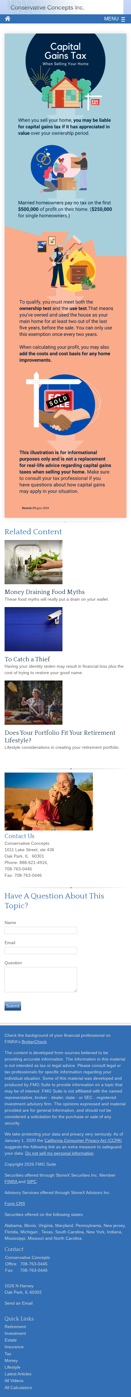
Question (13, 962)
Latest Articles (18, 1373)
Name (10, 922)
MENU (111, 18)
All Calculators (18, 1387)
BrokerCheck (34, 1041)
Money (11, 1360)
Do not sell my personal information (59, 1153)
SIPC (32, 1181)
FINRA (11, 1181)
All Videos (14, 1380)
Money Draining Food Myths (45, 592)
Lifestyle (12, 1367)
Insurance (14, 1346)
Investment (15, 1333)
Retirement (15, 1326)
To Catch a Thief (27, 659)
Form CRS (15, 1203)
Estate (11, 1340)
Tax (8, 1353)
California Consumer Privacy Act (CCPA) (83, 1140)
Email (10, 942)
